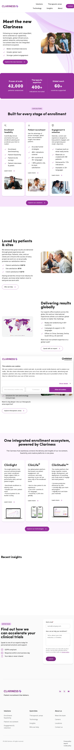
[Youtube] (68, 691)
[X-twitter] (64, 691)
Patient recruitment (11, 722)
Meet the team (60, 715)
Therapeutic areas (55, 4)
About (60, 8)
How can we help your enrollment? (56, 631)
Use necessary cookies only (13, 389)
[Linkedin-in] (60, 691)
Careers (58, 719)
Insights (50, 8)
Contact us (59, 727)
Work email (49, 622)
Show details (63, 383)
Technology (37, 8)
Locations (58, 723)
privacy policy (65, 652)
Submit (51, 659)
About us (58, 711)
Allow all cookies (60, 389)
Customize (36, 389)
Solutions (39, 4)
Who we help (34, 727)
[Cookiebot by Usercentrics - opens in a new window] (63, 359)
